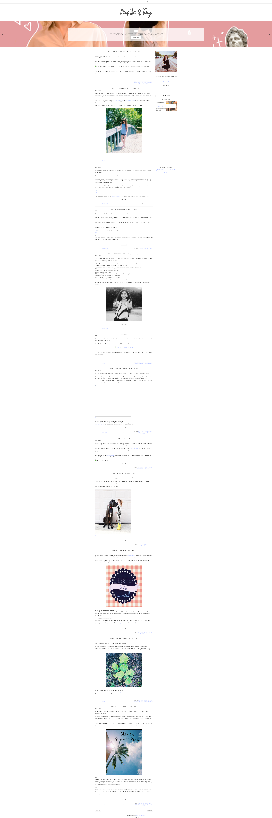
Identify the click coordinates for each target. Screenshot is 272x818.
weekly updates (145, 83)
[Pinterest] (163, 81)
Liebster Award (131, 555)
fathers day (142, 248)
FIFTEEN (124, 334)
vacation (148, 804)
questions (144, 633)
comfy (142, 467)
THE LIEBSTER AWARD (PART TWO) (124, 550)
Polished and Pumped (130, 100)
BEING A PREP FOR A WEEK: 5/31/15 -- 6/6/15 (124, 638)
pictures (149, 544)
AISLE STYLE (124, 166)
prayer (142, 82)
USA (148, 468)
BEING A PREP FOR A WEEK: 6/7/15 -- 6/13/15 (124, 368)
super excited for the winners (126, 692)
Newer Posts (98, 810)
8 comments (104, 160)
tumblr (144, 545)
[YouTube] (168, 81)
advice (140, 803)
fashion (146, 467)
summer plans (140, 804)
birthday (140, 328)
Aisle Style (97, 186)
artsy (140, 544)
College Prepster (122, 623)
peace (139, 82)
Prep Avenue (138, 623)
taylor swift (140, 363)
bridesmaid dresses (116, 196)
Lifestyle (135, 82)
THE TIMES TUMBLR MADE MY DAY (124, 473)
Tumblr (139, 478)
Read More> (124, 199)
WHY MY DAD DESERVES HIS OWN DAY (124, 209)
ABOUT (130, 1)
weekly (139, 83)
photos (140, 432)
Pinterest (100, 478)
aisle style (140, 203)
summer (135, 701)
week (151, 82)
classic (139, 467)
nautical (150, 467)
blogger (147, 203)
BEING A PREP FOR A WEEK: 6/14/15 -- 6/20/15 (124, 254)
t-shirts (145, 468)
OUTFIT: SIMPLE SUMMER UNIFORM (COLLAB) (124, 88)
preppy (145, 82)
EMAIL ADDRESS (166, 85)
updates (148, 82)
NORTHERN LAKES (124, 438)
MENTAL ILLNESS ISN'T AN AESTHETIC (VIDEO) (136, 34)
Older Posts (149, 810)
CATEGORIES (138, 1)
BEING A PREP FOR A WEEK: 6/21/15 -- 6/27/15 (124, 51)
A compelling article (100, 424)
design (139, 700)
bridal (150, 203)
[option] (136, 34)
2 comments (104, 363)
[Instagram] (147, 1)
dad (139, 248)
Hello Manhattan (140, 815)
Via (96, 68)
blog (144, 203)
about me (140, 632)
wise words (149, 363)
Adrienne (125, 556)
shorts (141, 468)
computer (147, 431)
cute (142, 544)
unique (145, 363)
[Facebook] (145, 1)
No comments (105, 203)
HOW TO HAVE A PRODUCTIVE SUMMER (124, 706)
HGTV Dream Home (106, 693)
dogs (150, 431)
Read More (136, 37)
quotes (136, 363)
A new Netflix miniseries (101, 423)
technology (148, 432)
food (146, 328)
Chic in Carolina (119, 100)
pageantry (147, 700)
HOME (125, 1)
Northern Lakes (134, 448)
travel (138, 701)
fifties (143, 328)
